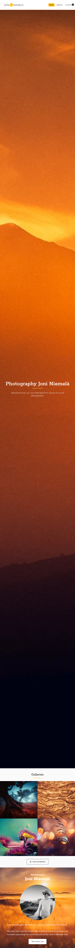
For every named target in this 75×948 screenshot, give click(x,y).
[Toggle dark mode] (73, 4)
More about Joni (38, 941)
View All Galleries (38, 862)
